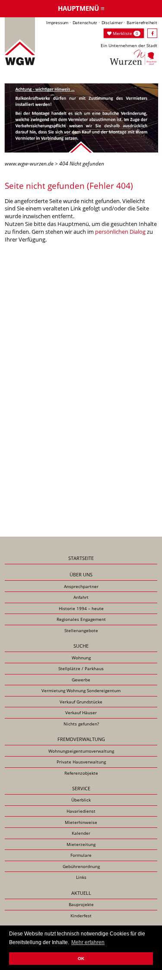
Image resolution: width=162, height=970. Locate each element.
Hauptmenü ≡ (81, 8)
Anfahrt (81, 597)
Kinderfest (81, 916)
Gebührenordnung (81, 866)
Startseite (81, 558)
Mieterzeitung (81, 844)
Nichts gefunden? (81, 724)
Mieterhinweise (81, 822)
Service (81, 788)
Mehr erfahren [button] (88, 942)
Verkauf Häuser (81, 712)
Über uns (81, 574)
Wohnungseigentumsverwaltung (81, 751)
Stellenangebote (81, 630)
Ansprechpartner (81, 586)
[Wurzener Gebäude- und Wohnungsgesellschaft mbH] (20, 41)
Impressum (57, 22)
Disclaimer (112, 22)
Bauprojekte (81, 904)
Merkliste (124, 33)
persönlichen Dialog (120, 231)
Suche (81, 645)
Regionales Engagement (81, 619)
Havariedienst (81, 811)
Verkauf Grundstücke (81, 702)
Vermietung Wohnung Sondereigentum (81, 690)
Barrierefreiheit (142, 22)
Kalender (81, 833)
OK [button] (81, 958)
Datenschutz (85, 22)
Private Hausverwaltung (81, 762)
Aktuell (81, 893)
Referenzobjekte (81, 773)
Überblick (81, 800)
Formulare (81, 855)
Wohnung (81, 658)
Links (81, 877)
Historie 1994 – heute (81, 608)
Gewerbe (81, 680)
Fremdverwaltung (81, 739)
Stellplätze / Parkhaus (81, 668)
